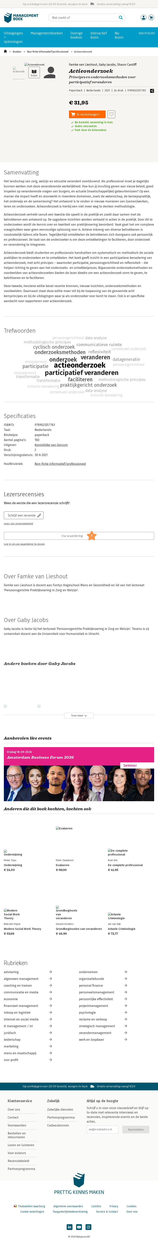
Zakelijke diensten (60, 1109)
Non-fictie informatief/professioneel (48, 51)
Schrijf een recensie (22, 515)
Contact (13, 1117)
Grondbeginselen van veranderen (79, 929)
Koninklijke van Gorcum (51, 445)
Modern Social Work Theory (22, 929)
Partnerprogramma (21, 1169)
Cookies (131, 1206)
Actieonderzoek (83, 51)
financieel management (21, 1006)
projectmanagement (93, 1006)
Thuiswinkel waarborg (31, 1206)
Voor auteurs (17, 1153)
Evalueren (62, 865)
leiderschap (12, 1039)
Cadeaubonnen (58, 1125)
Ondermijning (13, 865)
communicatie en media (21, 992)
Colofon (96, 1206)
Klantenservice (20, 1101)
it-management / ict (18, 1026)
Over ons (14, 1109)
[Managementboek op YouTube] (79, 1227)
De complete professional (125, 865)
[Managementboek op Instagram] (88, 1227)
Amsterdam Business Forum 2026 (40, 757)
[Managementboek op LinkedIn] (69, 1227)
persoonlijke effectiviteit (96, 999)
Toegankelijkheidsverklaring (70, 1211)
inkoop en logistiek (17, 1012)
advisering (11, 972)
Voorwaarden (17, 1125)
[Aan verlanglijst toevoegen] (111, 114)
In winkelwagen (88, 114)
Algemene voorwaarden (68, 1206)
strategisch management (97, 1026)
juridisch (10, 1033)
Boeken (17, 51)
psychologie (87, 1012)
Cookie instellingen (32, 1211)
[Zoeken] (121, 17)
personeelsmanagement (96, 992)
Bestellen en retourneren (17, 1135)
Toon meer (77, 715)
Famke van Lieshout (83, 64)
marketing (11, 1046)
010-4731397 (147, 33)
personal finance (91, 985)
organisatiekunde (91, 979)
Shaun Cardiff (126, 64)
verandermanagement (95, 1033)
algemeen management (21, 979)
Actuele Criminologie (121, 929)
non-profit (11, 1060)
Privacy (113, 1206)
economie (11, 999)
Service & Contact (107, 1211)
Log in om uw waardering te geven (24, 544)
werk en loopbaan (91, 1039)
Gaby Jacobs (107, 64)
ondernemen (88, 972)
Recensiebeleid (18, 1161)
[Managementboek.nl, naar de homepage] (21, 22)
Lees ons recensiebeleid (18, 523)
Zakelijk (53, 1101)
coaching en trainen (18, 985)
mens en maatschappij (20, 1053)
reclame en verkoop (93, 1019)
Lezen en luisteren (21, 1145)
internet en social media (21, 1019)
